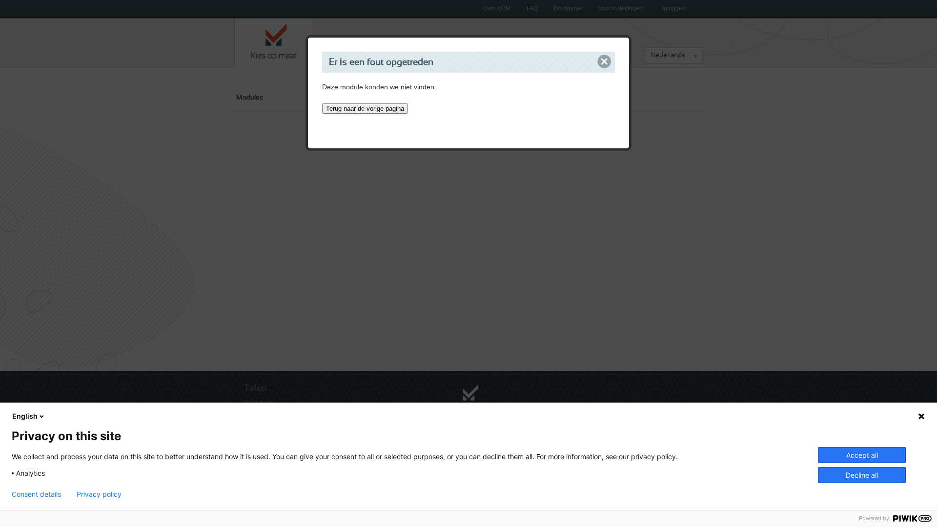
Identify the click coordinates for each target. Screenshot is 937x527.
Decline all (862, 475)
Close (604, 62)
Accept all (862, 455)
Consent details (36, 494)
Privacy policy (99, 494)
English (25, 416)
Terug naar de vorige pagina (365, 108)
